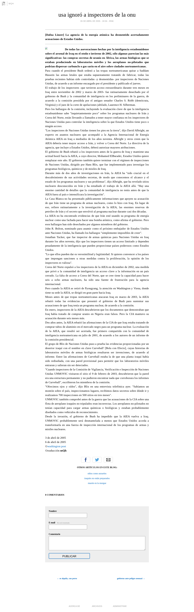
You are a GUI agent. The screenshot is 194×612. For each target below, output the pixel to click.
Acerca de (74, 606)
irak (111, 21)
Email (108, 460)
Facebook (85, 460)
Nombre (53, 511)
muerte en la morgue (97, 483)
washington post (56, 446)
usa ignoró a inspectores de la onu (97, 15)
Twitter (97, 460)
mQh (11, 3)
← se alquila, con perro (67, 578)
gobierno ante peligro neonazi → (131, 578)
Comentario (54, 534)
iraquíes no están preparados (97, 478)
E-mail (59, 522)
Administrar (120, 606)
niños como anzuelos (97, 473)
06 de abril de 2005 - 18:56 (93, 21)
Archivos (97, 606)
